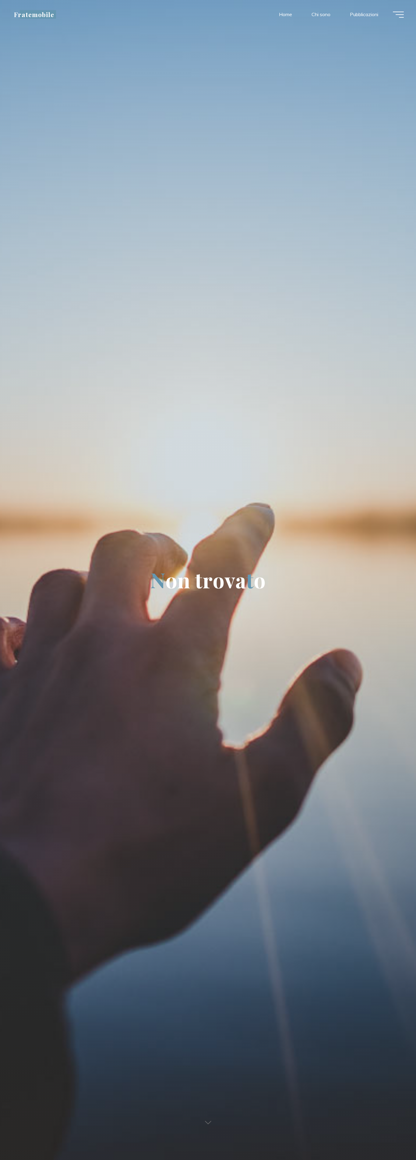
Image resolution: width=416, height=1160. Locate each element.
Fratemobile (34, 14)
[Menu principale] (398, 15)
